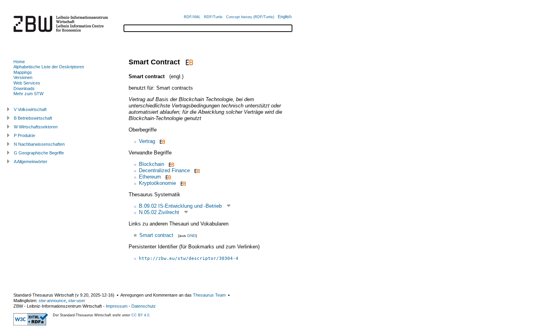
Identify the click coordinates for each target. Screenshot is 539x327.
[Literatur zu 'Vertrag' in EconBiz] (161, 141)
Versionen (22, 77)
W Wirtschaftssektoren (36, 126)
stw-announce (52, 300)
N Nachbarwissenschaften (39, 144)
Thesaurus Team (209, 295)
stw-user (76, 300)
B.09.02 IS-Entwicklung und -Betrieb (180, 206)
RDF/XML (192, 17)
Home (19, 61)
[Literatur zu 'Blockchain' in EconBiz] (170, 164)
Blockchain (151, 164)
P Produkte (24, 135)
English (285, 16)
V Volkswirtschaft (30, 109)
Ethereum (150, 177)
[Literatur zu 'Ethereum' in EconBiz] (167, 177)
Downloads (24, 88)
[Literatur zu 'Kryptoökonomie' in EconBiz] (182, 183)
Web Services (26, 83)
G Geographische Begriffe (39, 152)
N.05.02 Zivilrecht (159, 212)
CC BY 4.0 (140, 315)
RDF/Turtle (213, 17)
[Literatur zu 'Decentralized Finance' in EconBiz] (196, 170)
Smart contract (156, 235)
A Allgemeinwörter (30, 161)
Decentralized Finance (164, 170)
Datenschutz (143, 306)
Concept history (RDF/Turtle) (250, 17)
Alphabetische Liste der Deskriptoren (48, 66)
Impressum (116, 306)
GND (191, 235)
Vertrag (147, 141)
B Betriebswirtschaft (33, 118)
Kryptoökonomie (157, 183)
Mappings (22, 72)
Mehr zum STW (28, 93)
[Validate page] (30, 323)
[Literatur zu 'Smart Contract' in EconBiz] (188, 62)
